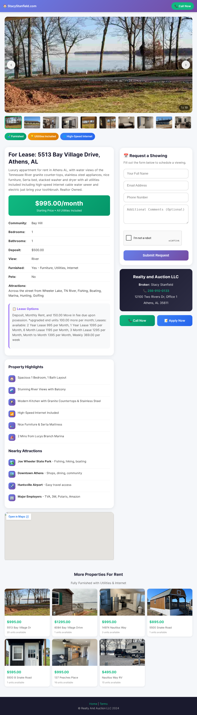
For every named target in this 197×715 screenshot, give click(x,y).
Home (93, 703)
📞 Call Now (182, 6)
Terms (104, 703)
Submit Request (156, 255)
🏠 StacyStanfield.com (19, 6)
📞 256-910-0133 (156, 291)
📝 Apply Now (174, 320)
